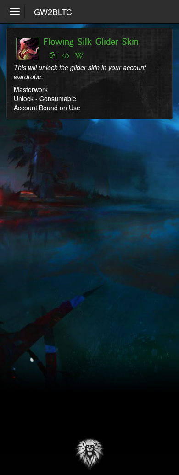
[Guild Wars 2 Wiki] (79, 55)
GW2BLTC (53, 11)
